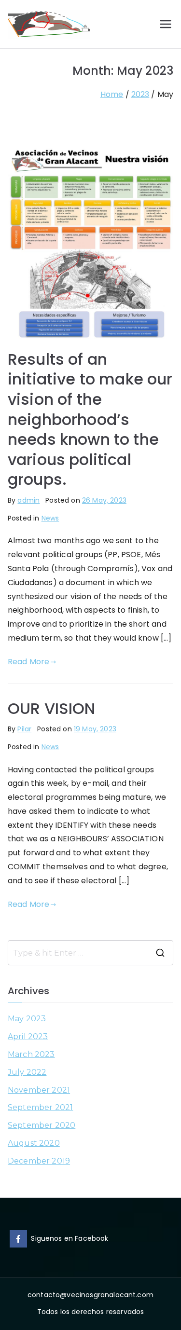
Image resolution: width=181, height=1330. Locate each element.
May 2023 (27, 1018)
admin (28, 500)
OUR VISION (52, 708)
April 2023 (28, 1036)
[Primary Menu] (165, 24)
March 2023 (31, 1054)
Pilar (24, 729)
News (50, 518)
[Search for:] (90, 953)
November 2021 (39, 1090)
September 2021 (40, 1107)
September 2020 (41, 1125)
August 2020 (34, 1143)
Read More (28, 661)
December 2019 (39, 1160)
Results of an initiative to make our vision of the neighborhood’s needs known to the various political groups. (90, 419)
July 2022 (27, 1072)
